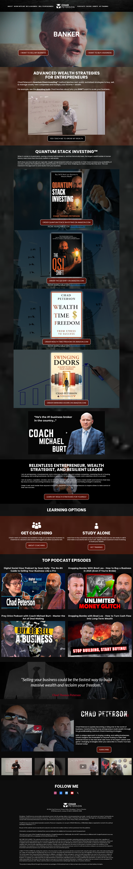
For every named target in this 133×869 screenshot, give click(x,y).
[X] (78, 793)
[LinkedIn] (66, 793)
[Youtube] (72, 793)
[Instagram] (55, 793)
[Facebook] (61, 793)
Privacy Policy (65, 809)
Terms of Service (81, 809)
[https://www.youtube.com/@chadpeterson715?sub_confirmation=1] (37, 727)
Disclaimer (73, 809)
